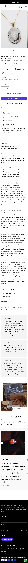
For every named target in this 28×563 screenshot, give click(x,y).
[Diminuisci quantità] (2, 88)
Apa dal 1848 (14, 548)
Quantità (4, 85)
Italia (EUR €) (12, 545)
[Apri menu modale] (25, 7)
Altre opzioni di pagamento (14, 103)
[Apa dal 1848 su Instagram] (5, 536)
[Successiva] (25, 2)
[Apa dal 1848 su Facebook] (2, 536)
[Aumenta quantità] (7, 88)
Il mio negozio (5, 60)
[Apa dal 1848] (5, 7)
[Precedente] (2, 2)
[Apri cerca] (19, 7)
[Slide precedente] (2, 443)
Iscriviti (24, 530)
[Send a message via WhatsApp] (25, 560)
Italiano (3, 545)
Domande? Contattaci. (12, 117)
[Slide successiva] (25, 443)
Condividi (6, 137)
